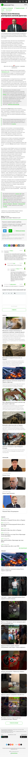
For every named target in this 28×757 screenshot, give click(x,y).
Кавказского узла (5, 71)
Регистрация (14, 306)
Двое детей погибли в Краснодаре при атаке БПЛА (12, 541)
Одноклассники (21, 203)
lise (13, 263)
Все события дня (23, 548)
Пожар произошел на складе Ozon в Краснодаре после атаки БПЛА (13, 535)
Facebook (5, 203)
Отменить (14, 309)
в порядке (14, 123)
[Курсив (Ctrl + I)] (6, 293)
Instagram (9, 203)
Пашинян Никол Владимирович (10, 511)
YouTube (5, 206)
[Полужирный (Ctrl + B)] (3, 293)
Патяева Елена (6, 475)
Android (17, 193)
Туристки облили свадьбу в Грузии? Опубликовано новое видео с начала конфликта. (13, 646)
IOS (20, 193)
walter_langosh (12, 284)
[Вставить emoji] (14, 293)
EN (4, 1)
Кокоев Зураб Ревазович (8, 493)
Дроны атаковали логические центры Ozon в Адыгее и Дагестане (13, 381)
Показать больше (14, 722)
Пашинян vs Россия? (20, 8)
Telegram (5, 199)
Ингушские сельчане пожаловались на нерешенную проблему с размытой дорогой (13, 331)
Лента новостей (9, 9)
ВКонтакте (15, 203)
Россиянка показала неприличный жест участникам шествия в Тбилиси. (11, 718)
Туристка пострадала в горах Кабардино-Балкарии (12, 447)
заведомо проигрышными (13, 104)
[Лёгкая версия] (6, 1)
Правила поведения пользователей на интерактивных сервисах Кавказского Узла (14, 749)
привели (4, 94)
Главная (2, 9)
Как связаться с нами (12, 734)
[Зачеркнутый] (11, 293)
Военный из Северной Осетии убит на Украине (12, 358)
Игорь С (11, 250)
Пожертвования (24, 734)
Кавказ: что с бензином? (7, 8)
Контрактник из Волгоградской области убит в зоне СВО (13, 525)
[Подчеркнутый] (8, 293)
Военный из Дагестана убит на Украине (12, 425)
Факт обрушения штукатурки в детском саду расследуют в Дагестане (13, 402)
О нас (2, 734)
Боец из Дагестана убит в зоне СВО (10, 546)
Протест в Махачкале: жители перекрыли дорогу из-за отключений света (13, 622)
